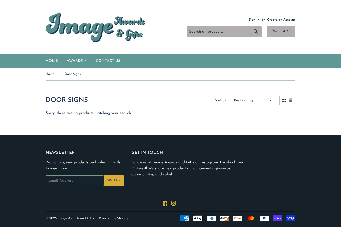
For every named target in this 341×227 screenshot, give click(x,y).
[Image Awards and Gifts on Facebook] (165, 204)
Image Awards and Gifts (76, 218)
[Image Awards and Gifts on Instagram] (173, 204)
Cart (284, 31)
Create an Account (281, 19)
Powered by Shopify (113, 218)
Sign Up (114, 180)
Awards (75, 61)
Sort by (220, 100)
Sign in (254, 19)
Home (52, 61)
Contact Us (108, 61)
